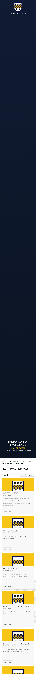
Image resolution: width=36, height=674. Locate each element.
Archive (31, 475)
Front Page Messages (9, 465)
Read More (7, 511)
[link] (22, 475)
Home (4, 461)
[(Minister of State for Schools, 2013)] (18, 597)
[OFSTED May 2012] (18, 484)
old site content (19, 461)
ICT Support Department (10, 463)
